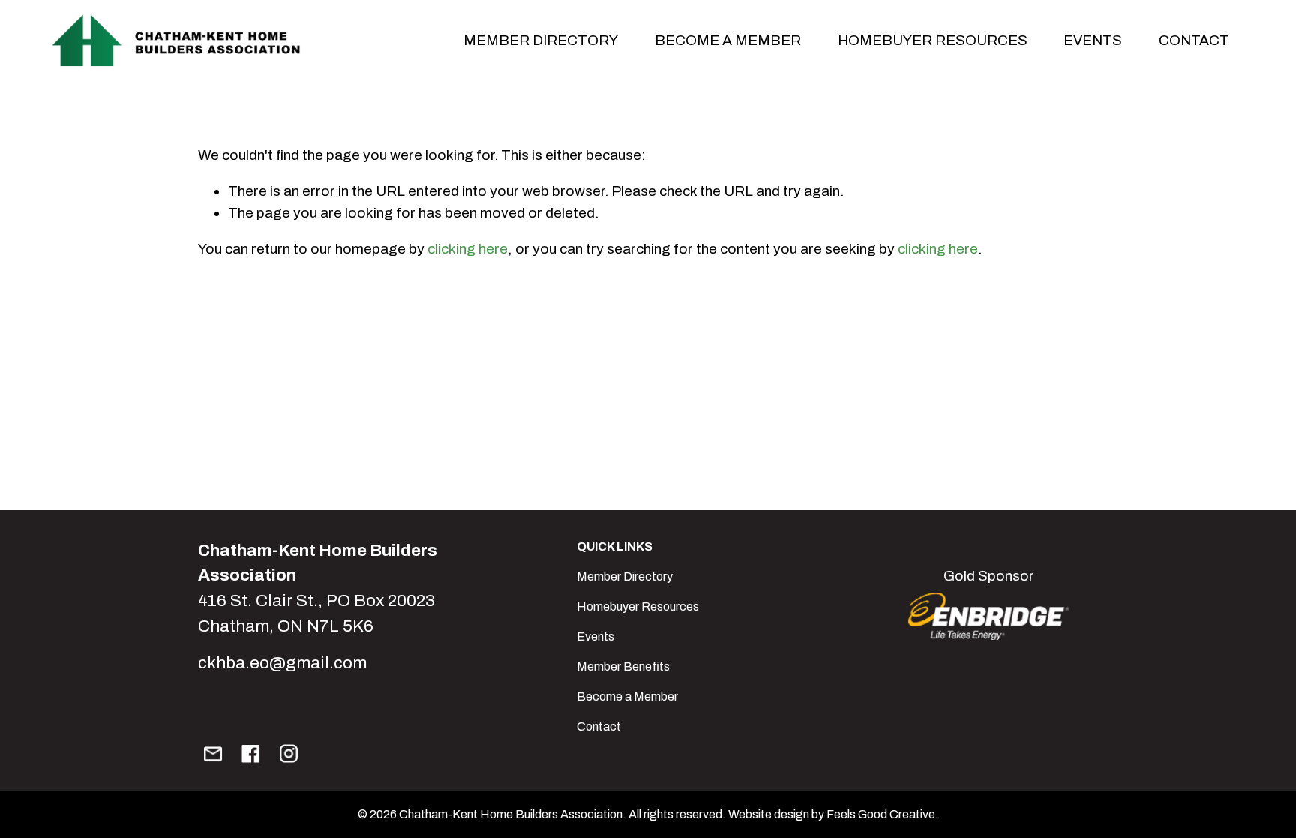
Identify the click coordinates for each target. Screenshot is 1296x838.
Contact (1194, 40)
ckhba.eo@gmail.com (282, 662)
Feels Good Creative (880, 814)
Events (595, 636)
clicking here (468, 249)
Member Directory (625, 576)
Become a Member (627, 696)
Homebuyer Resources (933, 40)
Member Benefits (623, 666)
